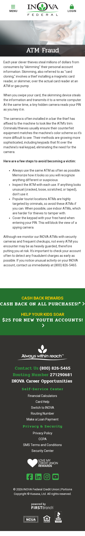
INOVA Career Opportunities (42, 381)
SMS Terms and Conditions (42, 445)
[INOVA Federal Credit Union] (42, 9)
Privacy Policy (42, 433)
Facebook (30, 476)
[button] (72, 9)
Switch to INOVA (42, 407)
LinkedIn (38, 476)
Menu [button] (13, 11)
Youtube (55, 476)
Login (72, 11)
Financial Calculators (42, 396)
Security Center (43, 451)
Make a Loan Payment (42, 419)
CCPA (43, 439)
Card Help (42, 402)
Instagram (47, 476)
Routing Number (42, 413)
